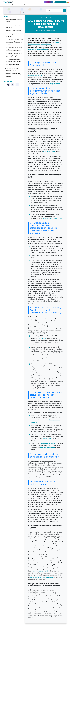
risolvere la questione (47, 447)
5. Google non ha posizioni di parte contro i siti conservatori (13, 60)
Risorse (29, 5)
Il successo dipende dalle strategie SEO (12, 35)
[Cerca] (64, 10)
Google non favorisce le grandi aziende (13, 31)
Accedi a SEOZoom (60, 2)
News (49, 17)
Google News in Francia (40, 571)
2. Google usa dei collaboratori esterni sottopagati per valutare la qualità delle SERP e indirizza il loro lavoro (14, 42)
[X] (17, 84)
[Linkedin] (12, 84)
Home (41, 17)
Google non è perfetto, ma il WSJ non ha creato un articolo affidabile (13, 75)
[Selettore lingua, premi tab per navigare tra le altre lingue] (68, 2)
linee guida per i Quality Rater (52, 218)
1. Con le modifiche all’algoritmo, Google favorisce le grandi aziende (14, 25)
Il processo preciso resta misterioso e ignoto (12, 69)
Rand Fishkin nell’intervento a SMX (41, 577)
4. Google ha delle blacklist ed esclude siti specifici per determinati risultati (14, 55)
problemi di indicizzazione (47, 443)
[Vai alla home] (8, 2)
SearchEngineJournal (35, 75)
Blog (25, 4)
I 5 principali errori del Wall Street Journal (14, 20)
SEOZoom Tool (6, 5)
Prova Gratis (48, 2)
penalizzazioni (46, 438)
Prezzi (13, 4)
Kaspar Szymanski (49, 151)
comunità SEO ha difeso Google (38, 50)
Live (34, 4)
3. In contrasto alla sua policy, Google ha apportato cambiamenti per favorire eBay (14, 49)
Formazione (19, 5)
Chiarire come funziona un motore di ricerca (12, 65)
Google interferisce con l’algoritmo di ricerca (43, 43)
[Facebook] (8, 84)
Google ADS (43, 338)
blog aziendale (55, 84)
